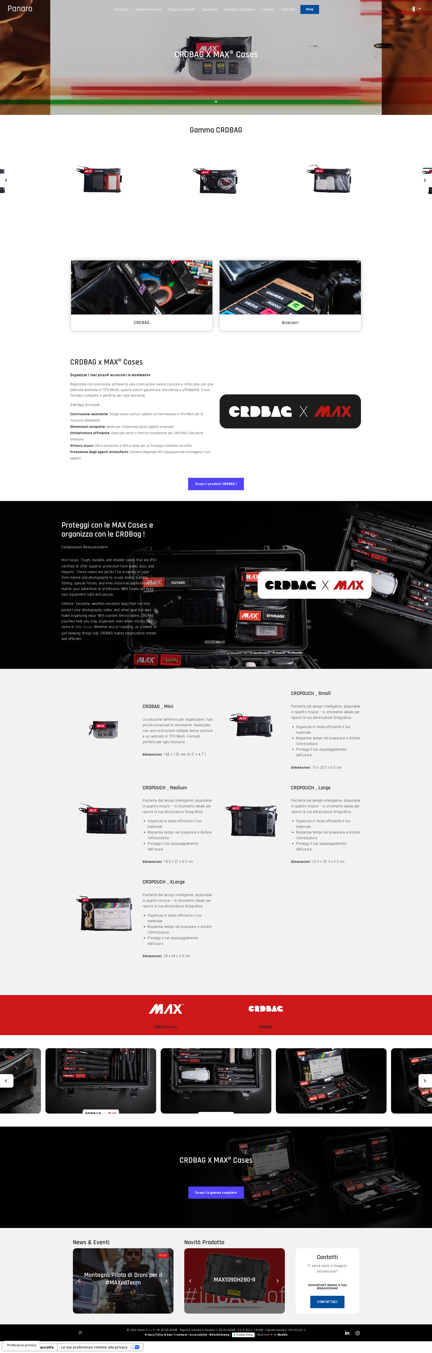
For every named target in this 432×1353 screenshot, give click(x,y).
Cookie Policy (244, 1334)
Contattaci (327, 1302)
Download (209, 9)
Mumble (283, 1334)
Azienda (267, 9)
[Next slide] (425, 180)
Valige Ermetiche (148, 9)
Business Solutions (239, 9)
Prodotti (121, 9)
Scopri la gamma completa (216, 1193)
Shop (309, 9)
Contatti (288, 9)
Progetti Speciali (182, 9)
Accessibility (199, 1334)
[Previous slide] (7, 180)
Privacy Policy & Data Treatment (166, 1334)
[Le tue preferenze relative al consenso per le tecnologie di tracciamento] (22, 1345)
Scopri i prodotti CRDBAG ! (216, 484)
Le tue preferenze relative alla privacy (94, 1347)
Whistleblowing (219, 1334)
